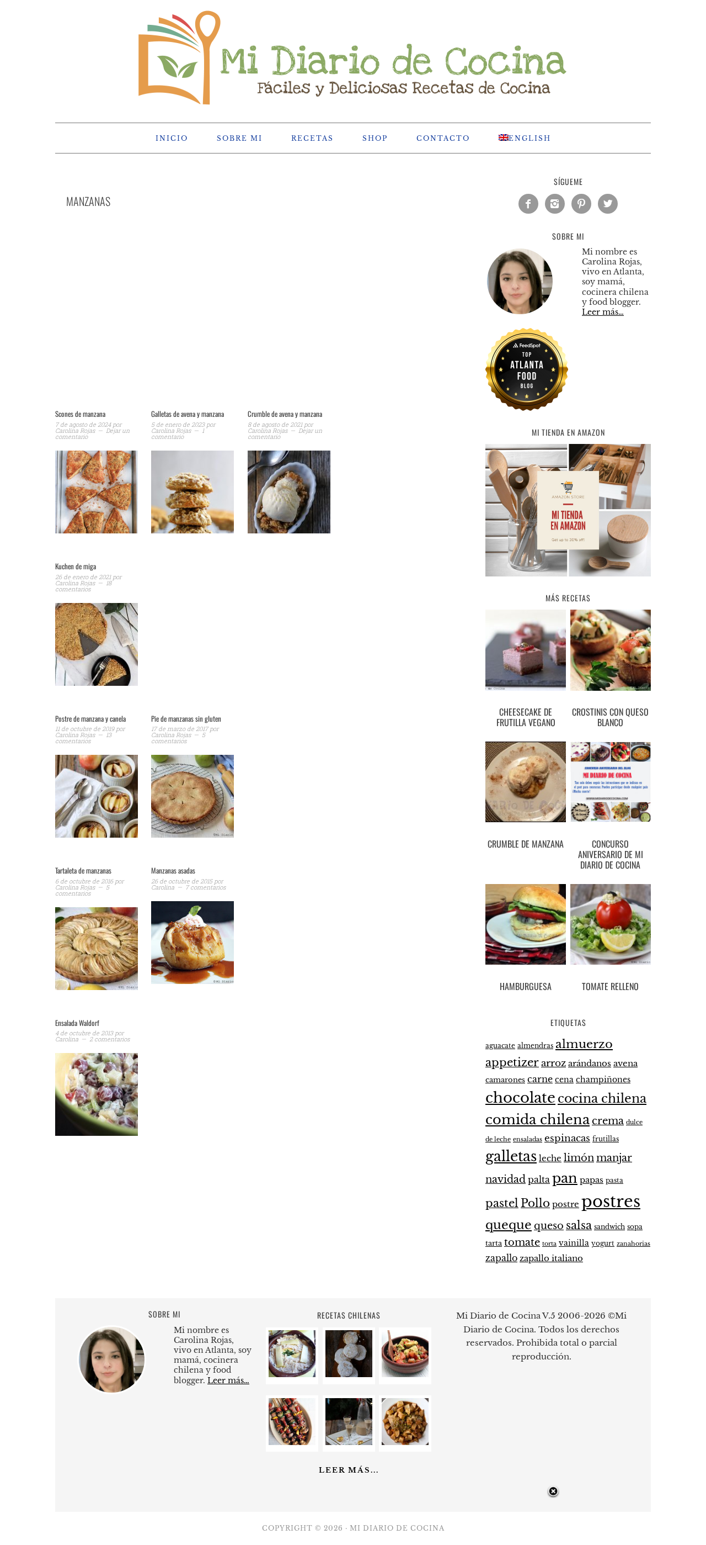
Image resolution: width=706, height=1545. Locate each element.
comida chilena (537, 1120)
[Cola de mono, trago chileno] (348, 1442)
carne (540, 1078)
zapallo (501, 1258)
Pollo (535, 1203)
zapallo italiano (551, 1258)
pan (564, 1178)
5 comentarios (178, 738)
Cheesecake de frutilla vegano (525, 717)
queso (549, 1226)
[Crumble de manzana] (525, 784)
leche (550, 1158)
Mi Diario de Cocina (353, 56)
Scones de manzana (80, 413)
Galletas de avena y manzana (187, 413)
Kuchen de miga (75, 566)
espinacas (567, 1138)
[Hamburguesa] (525, 926)
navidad (505, 1179)
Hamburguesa (526, 986)
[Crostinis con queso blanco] (610, 652)
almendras (535, 1045)
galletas (511, 1156)
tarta (493, 1243)
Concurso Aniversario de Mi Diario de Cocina (610, 854)
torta (549, 1243)
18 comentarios (83, 586)
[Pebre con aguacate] (405, 1374)
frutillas (605, 1139)
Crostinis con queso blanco (610, 717)
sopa (635, 1227)
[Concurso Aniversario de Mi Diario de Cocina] (610, 784)
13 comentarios (83, 738)
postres (610, 1201)
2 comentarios (109, 1039)
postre (565, 1204)
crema (608, 1121)
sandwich (609, 1227)
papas (591, 1180)
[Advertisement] (242, 322)
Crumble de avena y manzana (285, 413)
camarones (505, 1080)
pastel (501, 1203)
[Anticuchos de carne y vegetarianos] (292, 1442)
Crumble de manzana (526, 843)
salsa (579, 1225)
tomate (522, 1242)
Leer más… (603, 312)
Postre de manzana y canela (90, 718)
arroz (553, 1063)
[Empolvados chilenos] (348, 1374)
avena (625, 1063)
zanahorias (633, 1243)
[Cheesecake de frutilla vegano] (525, 652)
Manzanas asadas (173, 870)
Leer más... (349, 1470)
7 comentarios (205, 887)
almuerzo (584, 1043)
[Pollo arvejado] (405, 1442)
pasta (614, 1180)
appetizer (512, 1062)
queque (508, 1225)
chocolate (520, 1098)
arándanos (589, 1063)
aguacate (500, 1045)
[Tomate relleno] (610, 926)
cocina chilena (602, 1098)
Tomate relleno (610, 986)
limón (579, 1157)
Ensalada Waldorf (77, 1022)
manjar (614, 1158)
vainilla (574, 1243)
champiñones (603, 1079)
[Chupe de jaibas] (292, 1374)
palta (539, 1179)
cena (564, 1079)
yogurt (602, 1243)
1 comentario (177, 433)
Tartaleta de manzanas (83, 870)
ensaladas (527, 1139)
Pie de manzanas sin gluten (186, 718)
